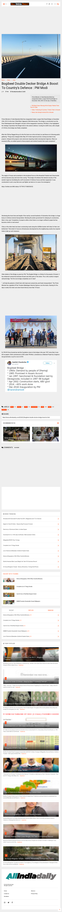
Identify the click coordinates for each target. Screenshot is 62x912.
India (14, 80)
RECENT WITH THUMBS (10, 574)
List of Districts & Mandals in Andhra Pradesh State (23, 792)
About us (33, 890)
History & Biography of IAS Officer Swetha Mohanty (29, 578)
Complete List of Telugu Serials (24, 586)
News (8, 80)
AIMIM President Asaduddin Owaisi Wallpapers (28, 601)
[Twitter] (49, 4)
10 (6, 855)
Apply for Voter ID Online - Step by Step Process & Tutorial (25, 682)
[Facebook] (46, 4)
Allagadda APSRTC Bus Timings (16, 748)
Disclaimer (6, 896)
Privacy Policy (34, 893)
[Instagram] (52, 4)
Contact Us (6, 893)
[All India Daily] (20, 4)
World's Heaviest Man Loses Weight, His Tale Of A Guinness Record (29, 836)
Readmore (21, 665)
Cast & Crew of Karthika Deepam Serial (26, 594)
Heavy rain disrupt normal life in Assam (43, 112)
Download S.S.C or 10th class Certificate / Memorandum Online (27, 726)
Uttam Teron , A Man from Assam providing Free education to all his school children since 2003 (43, 436)
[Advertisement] (31, 20)
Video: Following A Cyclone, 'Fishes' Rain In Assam (46, 110)
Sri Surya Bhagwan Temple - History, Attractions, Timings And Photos (29, 859)
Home (3, 80)
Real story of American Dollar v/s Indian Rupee (21, 704)
